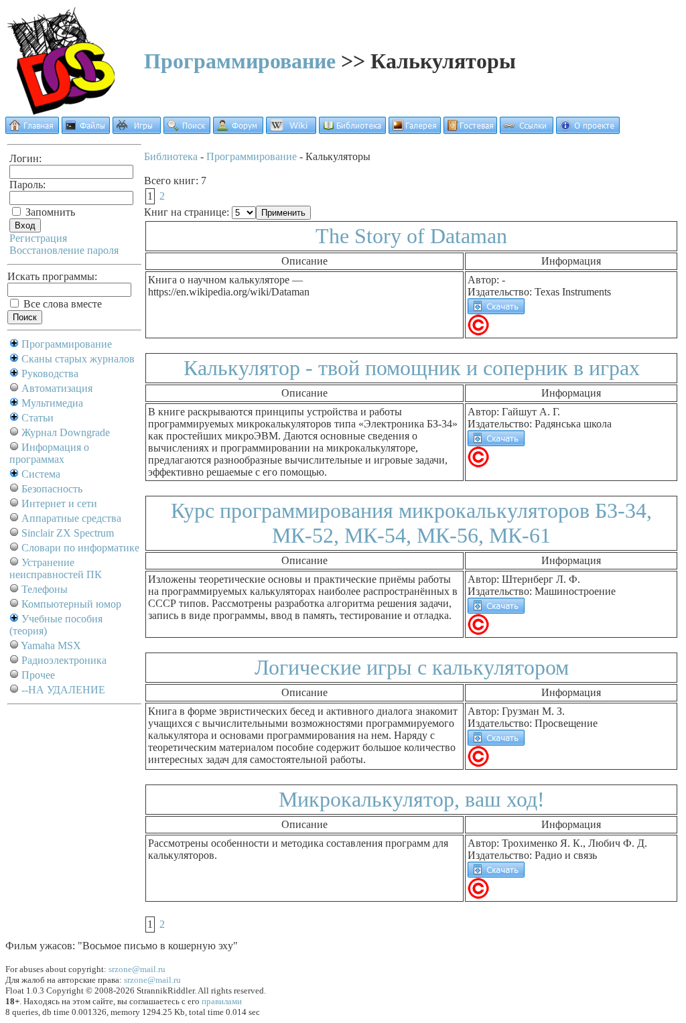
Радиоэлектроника (64, 660)
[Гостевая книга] (470, 130)
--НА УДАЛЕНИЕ (63, 689)
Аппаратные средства (71, 518)
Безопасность (51, 488)
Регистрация (38, 238)
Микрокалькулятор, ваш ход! (412, 799)
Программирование (240, 61)
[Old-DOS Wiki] (291, 130)
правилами (222, 1001)
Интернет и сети (59, 503)
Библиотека (171, 156)
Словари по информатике (80, 547)
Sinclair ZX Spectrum (67, 533)
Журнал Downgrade (65, 432)
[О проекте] (588, 130)
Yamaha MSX (51, 645)
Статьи (37, 417)
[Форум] (238, 130)
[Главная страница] (32, 130)
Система (40, 474)
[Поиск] (186, 130)
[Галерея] (415, 130)
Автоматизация (56, 388)
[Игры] (137, 130)
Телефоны (44, 589)
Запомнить (49, 212)
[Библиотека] (352, 130)
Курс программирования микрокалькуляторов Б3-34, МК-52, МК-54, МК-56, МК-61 (411, 522)
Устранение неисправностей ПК (55, 568)
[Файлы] (86, 130)
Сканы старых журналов (78, 358)
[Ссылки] (526, 130)
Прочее (38, 675)
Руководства (49, 373)
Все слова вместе (61, 304)
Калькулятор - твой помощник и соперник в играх (412, 368)
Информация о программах (49, 453)
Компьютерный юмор (71, 604)
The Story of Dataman (411, 236)
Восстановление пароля (64, 250)
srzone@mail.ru (137, 969)
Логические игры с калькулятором (412, 667)
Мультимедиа (52, 403)
